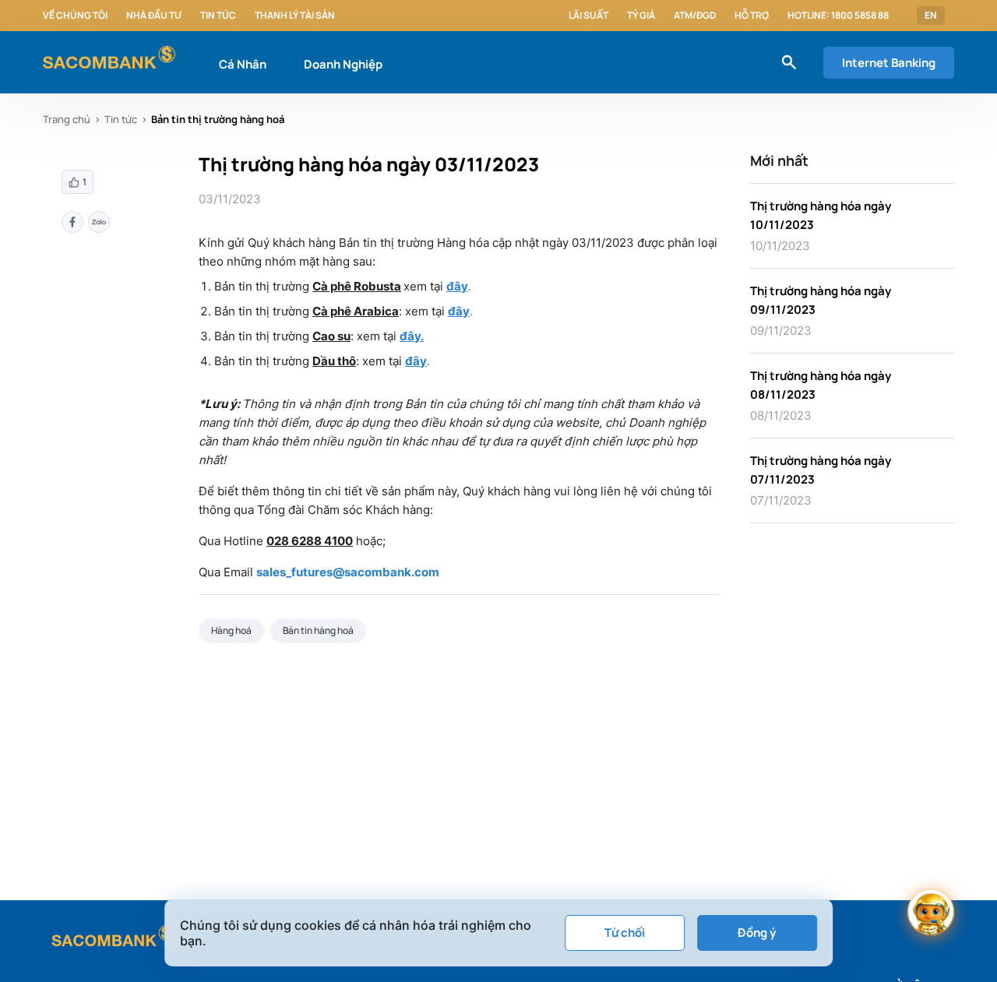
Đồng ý (757, 932)
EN (931, 15)
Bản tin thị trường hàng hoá (217, 119)
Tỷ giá (641, 15)
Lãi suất (588, 15)
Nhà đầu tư (153, 15)
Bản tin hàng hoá (318, 630)
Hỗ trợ (752, 15)
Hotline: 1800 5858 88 (838, 15)
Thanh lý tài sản (295, 15)
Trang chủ (66, 119)
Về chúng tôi (75, 15)
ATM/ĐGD (695, 15)
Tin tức (218, 15)
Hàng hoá (231, 630)
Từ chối (624, 932)
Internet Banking (888, 63)
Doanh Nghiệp (343, 64)
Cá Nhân (242, 64)
